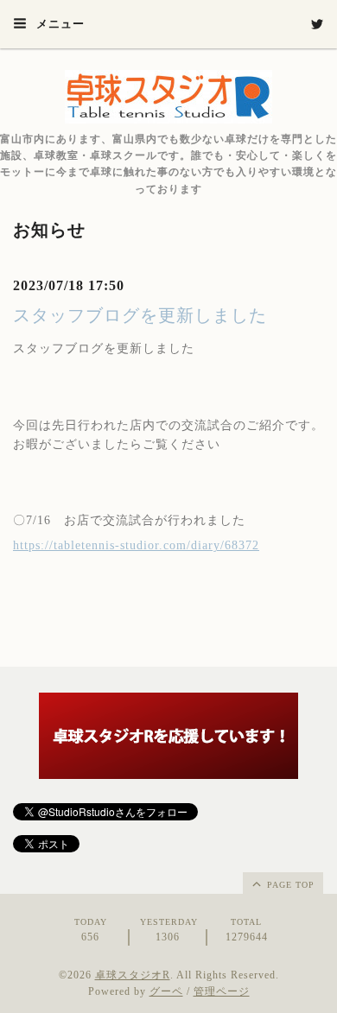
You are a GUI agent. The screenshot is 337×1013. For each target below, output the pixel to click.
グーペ (166, 991)
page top (289, 885)
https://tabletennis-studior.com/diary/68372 (136, 545)
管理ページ (222, 991)
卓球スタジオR (132, 975)
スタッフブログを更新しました (140, 315)
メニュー (59, 23)
